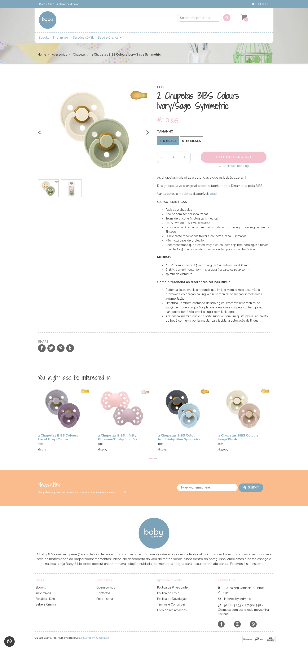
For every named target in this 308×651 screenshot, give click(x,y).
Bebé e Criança (108, 37)
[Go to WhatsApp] (253, 624)
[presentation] (40, 134)
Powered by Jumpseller (94, 637)
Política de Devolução (172, 598)
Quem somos (105, 587)
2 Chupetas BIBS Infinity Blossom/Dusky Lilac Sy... (118, 437)
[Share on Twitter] (51, 348)
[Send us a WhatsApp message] (9, 641)
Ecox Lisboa (104, 598)
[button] (259, 4)
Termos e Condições (171, 604)
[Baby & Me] (48, 21)
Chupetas (79, 54)
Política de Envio (168, 593)
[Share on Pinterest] (61, 348)
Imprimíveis (61, 37)
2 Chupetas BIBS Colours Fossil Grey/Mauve (58, 437)
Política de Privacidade (172, 587)
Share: (43, 341)
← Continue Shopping (234, 166)
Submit (253, 487)
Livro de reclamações (172, 610)
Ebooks (44, 37)
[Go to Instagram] (237, 624)
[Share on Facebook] (42, 348)
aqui (213, 194)
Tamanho (165, 131)
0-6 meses (168, 141)
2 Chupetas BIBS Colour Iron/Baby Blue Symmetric (179, 437)
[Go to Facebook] (221, 624)
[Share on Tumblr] (70, 348)
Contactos (103, 593)
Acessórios (59, 54)
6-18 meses (191, 141)
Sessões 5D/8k (83, 37)
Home (42, 54)
